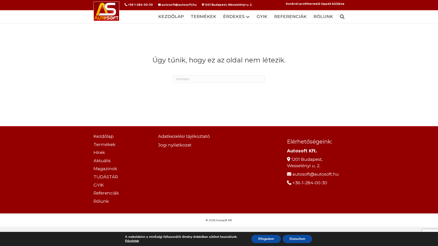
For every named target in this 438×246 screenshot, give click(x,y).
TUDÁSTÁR (106, 176)
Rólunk (323, 16)
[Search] (340, 17)
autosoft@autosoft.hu (179, 4)
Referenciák (290, 16)
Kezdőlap (171, 16)
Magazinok (105, 168)
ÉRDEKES (234, 16)
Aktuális (102, 160)
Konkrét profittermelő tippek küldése (315, 3)
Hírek (99, 152)
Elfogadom (266, 239)
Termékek (203, 16)
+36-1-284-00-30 (140, 4)
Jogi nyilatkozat (174, 145)
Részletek (132, 241)
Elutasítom (297, 239)
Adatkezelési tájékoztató (184, 136)
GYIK (262, 16)
